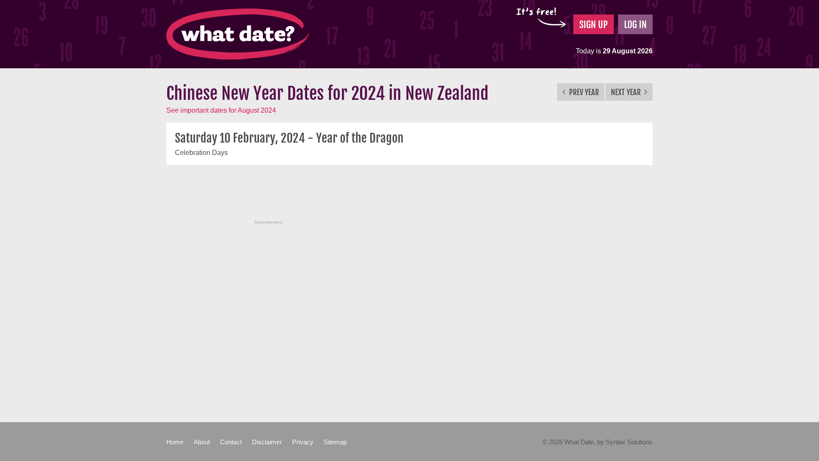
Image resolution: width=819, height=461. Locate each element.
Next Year (626, 92)
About (202, 442)
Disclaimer (267, 442)
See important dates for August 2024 (221, 110)
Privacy (303, 442)
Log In (635, 24)
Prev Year (583, 92)
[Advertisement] (409, 197)
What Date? (238, 34)
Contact (231, 442)
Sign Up (593, 24)
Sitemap (335, 442)
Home (174, 442)
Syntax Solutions (629, 442)
